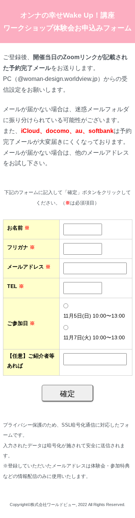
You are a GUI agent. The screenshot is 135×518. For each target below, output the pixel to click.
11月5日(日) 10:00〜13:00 (94, 316)
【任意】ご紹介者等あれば (30, 360)
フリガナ (21, 247)
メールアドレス (29, 267)
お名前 (18, 228)
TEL (15, 286)
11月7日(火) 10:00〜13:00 (94, 337)
